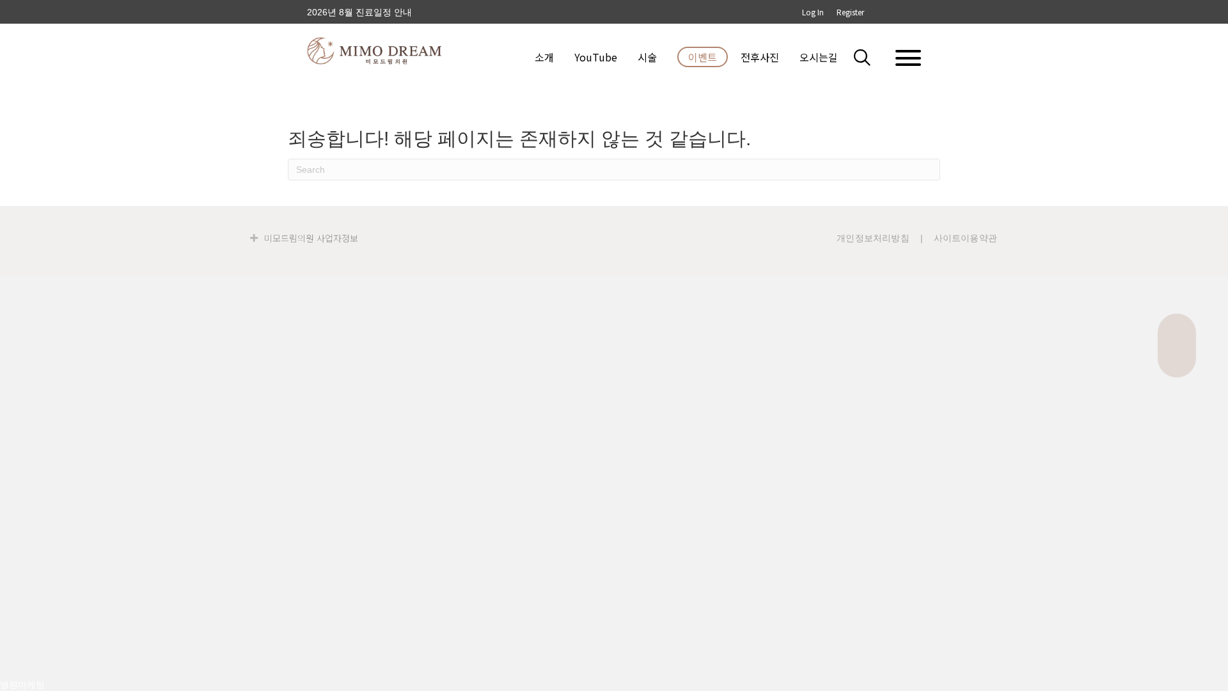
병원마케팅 (22, 684)
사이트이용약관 (965, 238)
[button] (869, 57)
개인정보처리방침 (873, 238)
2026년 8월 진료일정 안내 (359, 12)
